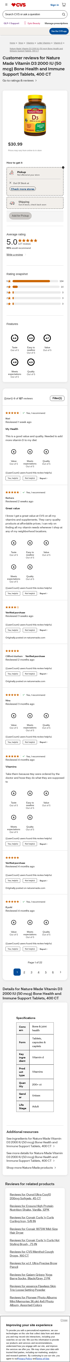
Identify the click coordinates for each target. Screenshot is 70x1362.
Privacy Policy (24, 1358)
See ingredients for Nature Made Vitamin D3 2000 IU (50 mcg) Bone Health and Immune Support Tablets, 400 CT (34, 1142)
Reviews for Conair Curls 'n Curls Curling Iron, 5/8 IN (32, 1219)
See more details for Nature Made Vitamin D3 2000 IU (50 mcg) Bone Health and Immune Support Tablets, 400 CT (35, 1157)
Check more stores (22, 189)
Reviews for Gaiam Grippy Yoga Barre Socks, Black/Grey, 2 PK (31, 1276)
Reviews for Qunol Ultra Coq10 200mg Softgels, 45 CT (30, 1196)
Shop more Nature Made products (30, 1167)
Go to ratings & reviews (18, 80)
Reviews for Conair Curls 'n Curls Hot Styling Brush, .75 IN (34, 1242)
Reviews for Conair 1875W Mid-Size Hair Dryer (34, 1230)
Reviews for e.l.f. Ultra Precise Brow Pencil (33, 1265)
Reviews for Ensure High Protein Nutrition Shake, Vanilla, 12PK (31, 1207)
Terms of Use (42, 1358)
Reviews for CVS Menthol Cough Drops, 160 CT (32, 1253)
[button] (9, 972)
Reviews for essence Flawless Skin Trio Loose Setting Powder (33, 1288)
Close (64, 1320)
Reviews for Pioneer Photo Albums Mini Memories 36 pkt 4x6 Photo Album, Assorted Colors (33, 1301)
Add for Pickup (20, 215)
